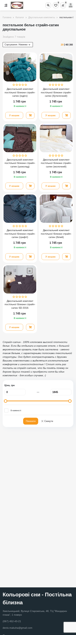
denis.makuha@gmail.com (17, 627)
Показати (31, 421)
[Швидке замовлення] (30, 115)
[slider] (5, 401)
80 (71, 44)
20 (62, 44)
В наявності (16, 410)
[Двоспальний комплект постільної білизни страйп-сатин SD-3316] (20, 279)
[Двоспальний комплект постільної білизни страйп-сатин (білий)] (56, 209)
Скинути (47, 421)
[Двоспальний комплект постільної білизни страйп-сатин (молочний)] (56, 138)
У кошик (14, 115)
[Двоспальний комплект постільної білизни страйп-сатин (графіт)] (20, 209)
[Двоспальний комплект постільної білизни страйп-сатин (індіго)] (20, 67)
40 (66, 44)
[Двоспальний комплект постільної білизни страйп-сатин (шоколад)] (20, 138)
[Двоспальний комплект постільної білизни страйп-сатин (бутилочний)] (56, 67)
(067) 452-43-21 (12, 621)
